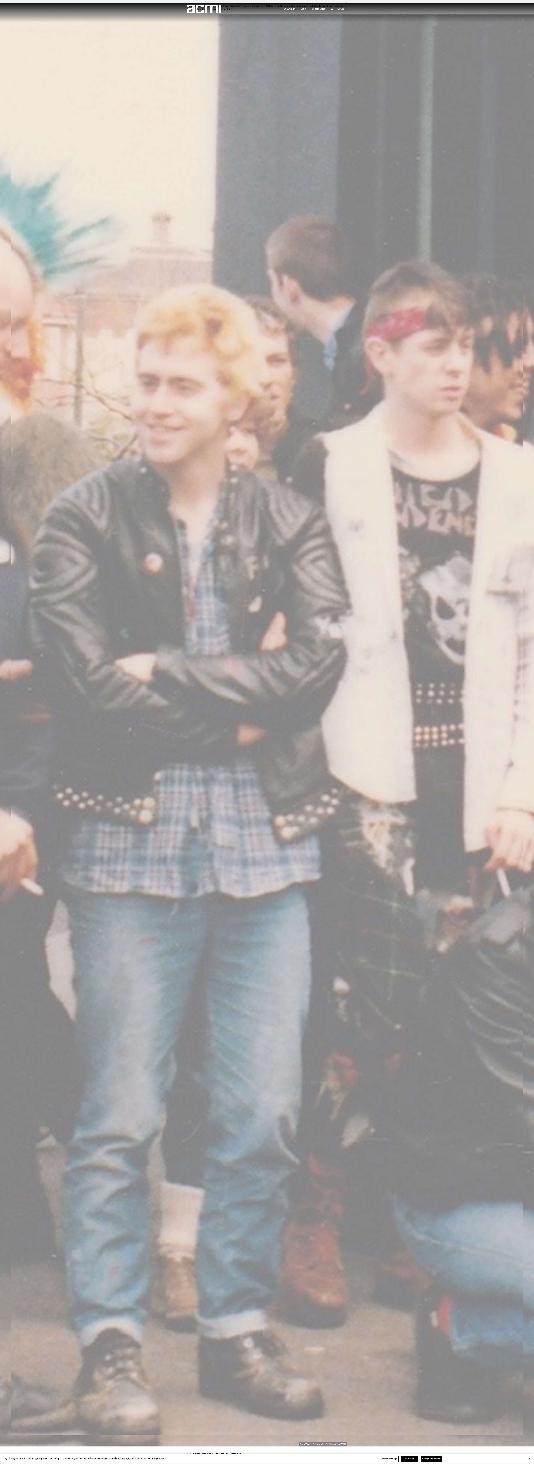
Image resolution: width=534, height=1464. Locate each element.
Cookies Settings (388, 1459)
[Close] (529, 1459)
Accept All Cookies (431, 1459)
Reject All (409, 1459)
